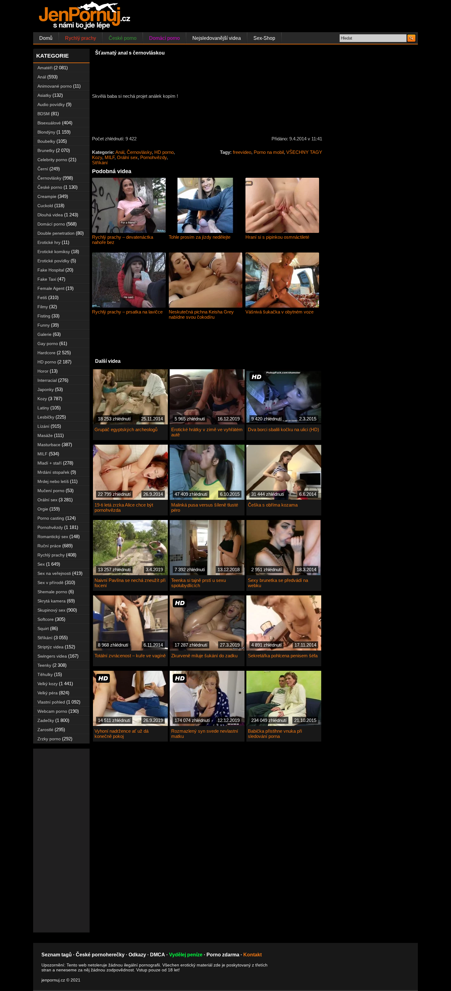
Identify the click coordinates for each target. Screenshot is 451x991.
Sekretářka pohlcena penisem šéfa (283, 655)
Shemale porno (52, 591)
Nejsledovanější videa (216, 38)
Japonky (45, 389)
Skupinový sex (51, 610)
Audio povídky (51, 104)
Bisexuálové (49, 122)
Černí (42, 168)
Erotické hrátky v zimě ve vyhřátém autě (207, 432)
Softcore (45, 619)
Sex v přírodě (50, 582)
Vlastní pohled (51, 702)
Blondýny (46, 132)
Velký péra (47, 692)
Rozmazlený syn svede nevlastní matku (204, 733)
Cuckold (45, 205)
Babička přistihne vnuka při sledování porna (275, 733)
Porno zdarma (222, 954)
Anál (119, 152)
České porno (123, 38)
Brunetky (46, 150)
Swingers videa (52, 656)
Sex (41, 564)
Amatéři (44, 67)
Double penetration (56, 233)
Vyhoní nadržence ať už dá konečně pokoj (121, 733)
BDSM (43, 113)
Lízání (43, 426)
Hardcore (46, 352)
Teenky (44, 665)
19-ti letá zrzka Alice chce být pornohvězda (123, 507)
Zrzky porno (49, 738)
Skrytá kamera (51, 600)
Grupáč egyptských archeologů (125, 429)
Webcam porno (52, 711)
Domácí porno (164, 38)
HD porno (164, 152)
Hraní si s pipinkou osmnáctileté (277, 237)
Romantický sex (52, 536)
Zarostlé (45, 729)
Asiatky (44, 95)
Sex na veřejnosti (54, 573)
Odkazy (137, 954)
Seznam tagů (56, 954)
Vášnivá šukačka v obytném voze (279, 311)
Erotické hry (48, 242)
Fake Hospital (50, 270)
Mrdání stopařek (53, 472)
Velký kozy (47, 683)
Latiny (43, 407)
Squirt (43, 628)
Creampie (46, 196)
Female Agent (50, 288)
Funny (43, 325)
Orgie (42, 509)
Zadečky (45, 720)
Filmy (42, 306)
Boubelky (46, 141)
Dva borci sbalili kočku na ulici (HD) (283, 429)
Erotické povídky (53, 260)
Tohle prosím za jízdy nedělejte (199, 237)
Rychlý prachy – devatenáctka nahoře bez (122, 239)
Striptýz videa (50, 646)
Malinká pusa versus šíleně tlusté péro (204, 507)
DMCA (157, 954)
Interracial (47, 380)
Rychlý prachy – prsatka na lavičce (127, 311)
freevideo (242, 152)
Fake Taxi (46, 279)
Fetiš (42, 297)
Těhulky (45, 674)
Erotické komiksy (53, 251)
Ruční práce (49, 545)
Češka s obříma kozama (273, 504)
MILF (109, 157)
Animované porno (54, 86)
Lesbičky (45, 417)
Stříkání (100, 162)
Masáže (45, 435)
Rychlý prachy (80, 38)
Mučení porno (50, 490)
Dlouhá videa (50, 214)
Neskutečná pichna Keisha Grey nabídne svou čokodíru (201, 314)
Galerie (44, 334)
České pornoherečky (100, 954)
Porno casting (50, 518)
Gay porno (47, 343)
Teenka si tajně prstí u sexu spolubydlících (198, 583)
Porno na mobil (269, 152)
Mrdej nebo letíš (53, 481)
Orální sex (127, 157)
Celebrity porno (52, 159)
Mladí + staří (49, 463)
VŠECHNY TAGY (304, 152)
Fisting (43, 315)
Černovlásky (139, 152)
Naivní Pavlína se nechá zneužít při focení (129, 583)
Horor (42, 371)
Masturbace (48, 444)
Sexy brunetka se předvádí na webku (278, 583)
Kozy (97, 157)
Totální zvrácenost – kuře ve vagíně (130, 655)
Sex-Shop (264, 38)
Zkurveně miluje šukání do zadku (204, 655)
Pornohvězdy (153, 157)
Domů (45, 38)
